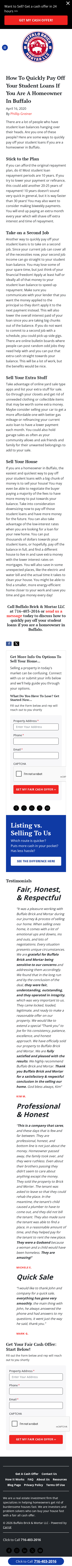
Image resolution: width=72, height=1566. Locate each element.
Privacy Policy (33, 1485)
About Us (43, 1479)
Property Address (26, 721)
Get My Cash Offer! (36, 20)
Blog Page (14, 1485)
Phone (18, 735)
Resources (60, 1479)
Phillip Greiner (21, 114)
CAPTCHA (19, 764)
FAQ (30, 1479)
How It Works (14, 1479)
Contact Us (49, 1474)
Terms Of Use (55, 1485)
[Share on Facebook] (9, 644)
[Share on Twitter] (16, 644)
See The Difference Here (36, 861)
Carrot (7, 1527)
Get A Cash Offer (26, 1474)
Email (18, 749)
